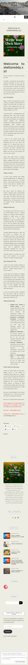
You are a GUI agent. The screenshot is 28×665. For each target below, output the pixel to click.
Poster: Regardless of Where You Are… (17, 571)
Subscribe (7, 631)
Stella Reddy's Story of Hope (14, 4)
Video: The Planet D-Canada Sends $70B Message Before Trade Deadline (17, 562)
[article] (14, 247)
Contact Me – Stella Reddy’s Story (13, 414)
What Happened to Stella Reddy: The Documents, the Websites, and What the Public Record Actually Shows (14, 404)
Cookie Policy (8, 658)
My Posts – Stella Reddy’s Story (12, 410)
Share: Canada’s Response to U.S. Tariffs (17, 536)
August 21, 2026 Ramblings (15, 552)
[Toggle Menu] (26, 17)
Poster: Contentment (16, 543)
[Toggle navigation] (15, 17)
